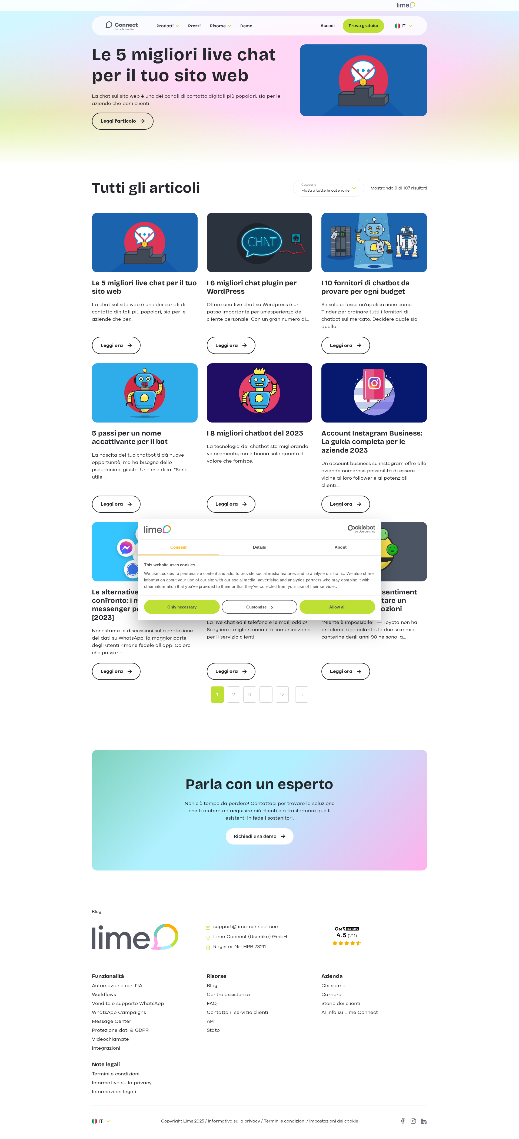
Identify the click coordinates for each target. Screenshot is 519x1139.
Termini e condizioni (284, 1121)
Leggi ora (117, 348)
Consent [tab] (178, 547)
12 (282, 694)
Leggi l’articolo (118, 124)
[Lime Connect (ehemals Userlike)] (373, 936)
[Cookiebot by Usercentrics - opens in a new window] (351, 529)
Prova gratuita (363, 25)
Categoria (308, 185)
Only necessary (182, 607)
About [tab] (341, 547)
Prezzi (194, 25)
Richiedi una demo (255, 836)
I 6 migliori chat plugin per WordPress (252, 287)
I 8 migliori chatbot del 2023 (255, 433)
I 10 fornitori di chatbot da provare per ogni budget (365, 287)
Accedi (328, 25)
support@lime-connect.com (246, 926)
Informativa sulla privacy (234, 1121)
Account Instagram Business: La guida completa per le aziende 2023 (371, 441)
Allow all (337, 607)
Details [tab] (259, 547)
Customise (256, 607)
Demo (246, 25)
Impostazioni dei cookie (333, 1121)
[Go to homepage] (121, 26)
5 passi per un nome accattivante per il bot (130, 437)
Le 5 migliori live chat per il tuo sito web (184, 65)
